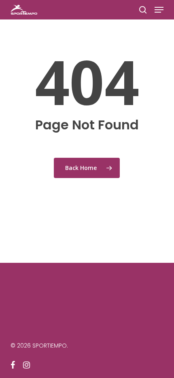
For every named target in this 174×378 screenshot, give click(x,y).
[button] (159, 10)
